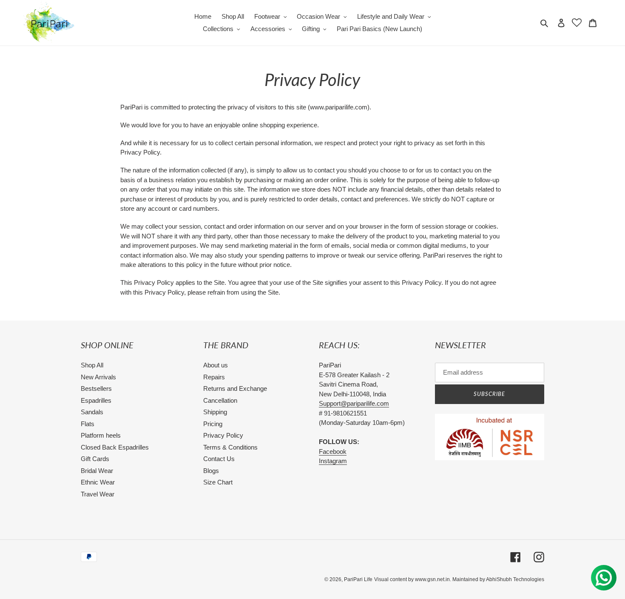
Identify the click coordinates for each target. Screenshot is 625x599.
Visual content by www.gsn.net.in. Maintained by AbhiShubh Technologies (459, 579)
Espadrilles (96, 400)
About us (215, 365)
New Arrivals (98, 377)
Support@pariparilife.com (354, 403)
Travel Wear (97, 494)
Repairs (214, 377)
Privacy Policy (223, 435)
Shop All (92, 365)
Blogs (211, 470)
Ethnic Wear (98, 482)
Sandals (92, 412)
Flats (87, 423)
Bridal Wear (97, 470)
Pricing (212, 423)
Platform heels (101, 435)
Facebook (333, 451)
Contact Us (219, 458)
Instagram (333, 460)
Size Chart (218, 482)
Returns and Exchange (235, 388)
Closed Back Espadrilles (115, 447)
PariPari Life (358, 579)
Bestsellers (96, 388)
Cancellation (220, 400)
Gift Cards (95, 458)
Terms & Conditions (230, 447)
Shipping (215, 412)
